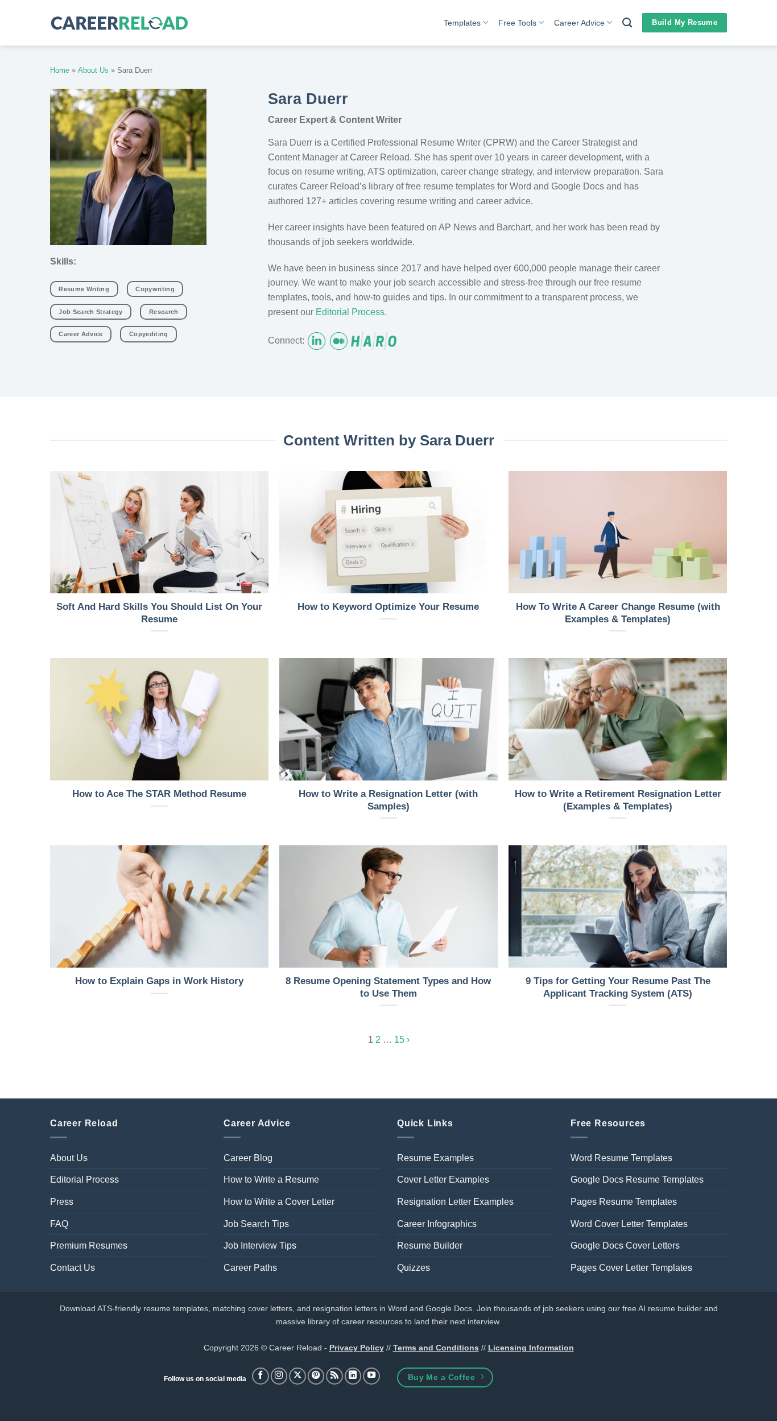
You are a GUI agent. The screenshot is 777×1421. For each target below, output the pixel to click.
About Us (93, 70)
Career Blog (248, 1158)
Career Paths (250, 1268)
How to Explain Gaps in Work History (159, 981)
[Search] (627, 23)
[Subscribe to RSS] (334, 1376)
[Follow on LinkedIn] (353, 1376)
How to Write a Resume (271, 1179)
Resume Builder (429, 1245)
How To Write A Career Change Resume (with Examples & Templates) (618, 613)
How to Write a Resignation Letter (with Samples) (388, 800)
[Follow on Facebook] (260, 1376)
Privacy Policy (356, 1347)
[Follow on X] (297, 1376)
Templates (462, 22)
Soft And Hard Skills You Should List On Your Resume (159, 613)
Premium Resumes (88, 1245)
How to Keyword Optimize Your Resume (388, 606)
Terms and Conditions (436, 1347)
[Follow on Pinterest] (316, 1376)
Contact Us (72, 1268)
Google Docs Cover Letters (625, 1245)
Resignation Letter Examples (455, 1202)
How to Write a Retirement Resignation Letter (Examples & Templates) (618, 800)
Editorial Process (350, 312)
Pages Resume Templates (624, 1202)
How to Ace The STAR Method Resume (159, 793)
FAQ (59, 1224)
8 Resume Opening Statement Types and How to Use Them (388, 987)
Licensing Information (531, 1347)
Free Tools (517, 22)
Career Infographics (437, 1224)
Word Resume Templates (621, 1158)
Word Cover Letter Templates (629, 1224)
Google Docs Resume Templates (637, 1179)
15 (399, 1039)
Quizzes (413, 1268)
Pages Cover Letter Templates (631, 1268)
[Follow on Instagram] (279, 1376)
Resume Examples (435, 1158)
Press (61, 1202)
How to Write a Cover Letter (279, 1202)
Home (59, 70)
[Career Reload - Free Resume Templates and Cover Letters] (119, 23)
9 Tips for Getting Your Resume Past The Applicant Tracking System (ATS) (618, 987)
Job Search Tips (256, 1224)
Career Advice (579, 22)
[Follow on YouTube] (371, 1376)
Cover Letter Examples (443, 1179)
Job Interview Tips (260, 1245)
